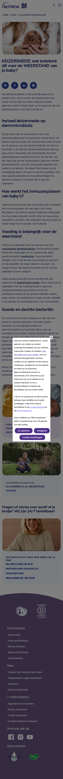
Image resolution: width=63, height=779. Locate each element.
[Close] (51, 337)
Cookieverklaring (37, 407)
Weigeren (42, 431)
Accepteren (24, 431)
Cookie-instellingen (32, 437)
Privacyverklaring (24, 411)
